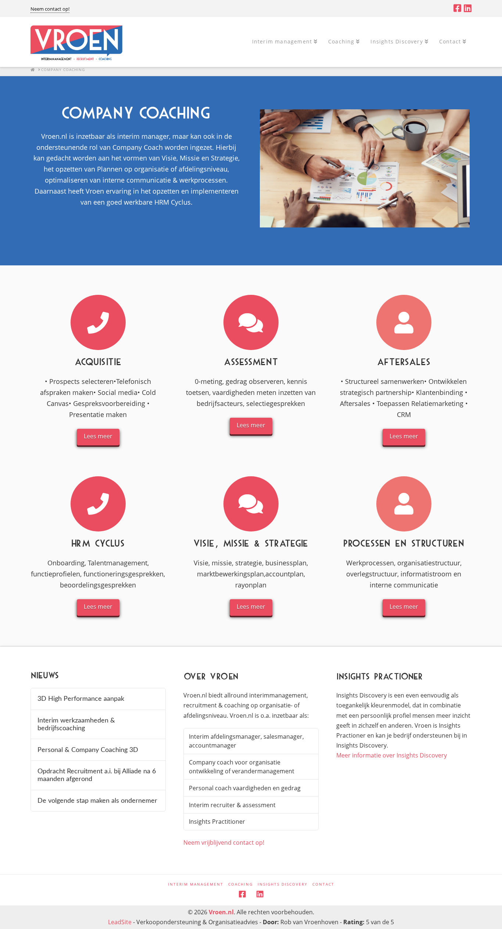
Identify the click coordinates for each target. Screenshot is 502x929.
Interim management (195, 884)
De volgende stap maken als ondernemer (97, 801)
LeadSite (120, 922)
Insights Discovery (283, 884)
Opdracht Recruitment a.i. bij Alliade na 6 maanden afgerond (96, 775)
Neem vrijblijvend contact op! (223, 842)
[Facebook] (457, 8)
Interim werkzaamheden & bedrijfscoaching (76, 724)
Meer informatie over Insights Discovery (391, 755)
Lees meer (98, 436)
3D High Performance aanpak (80, 699)
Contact (323, 884)
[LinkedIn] (467, 8)
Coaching (240, 884)
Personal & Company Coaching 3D (87, 750)
